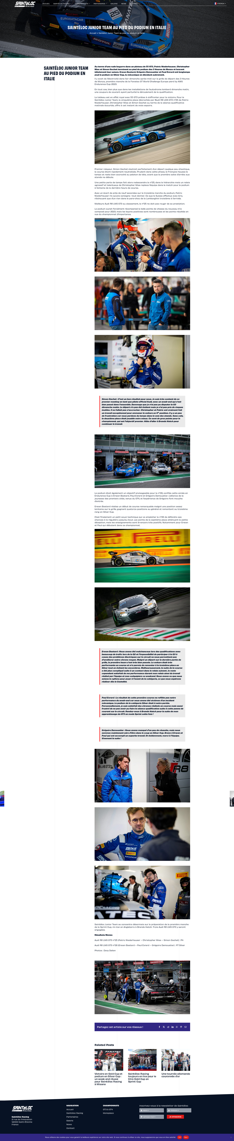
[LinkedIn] (172, 1027)
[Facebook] (159, 1027)
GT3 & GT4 (108, 1109)
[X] (164, 1027)
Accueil (93, 33)
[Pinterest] (181, 1027)
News (69, 1124)
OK (179, 1137)
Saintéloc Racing (74, 1113)
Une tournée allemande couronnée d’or (109, 1075)
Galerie (69, 1120)
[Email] (185, 1027)
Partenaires (72, 1117)
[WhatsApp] (177, 1027)
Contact (70, 1128)
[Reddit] (168, 1027)
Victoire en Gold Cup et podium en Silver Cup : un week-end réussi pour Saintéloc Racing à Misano (175, 1079)
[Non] (231, 1137)
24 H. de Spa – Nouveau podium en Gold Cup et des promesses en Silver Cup (140, 1079)
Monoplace (108, 1113)
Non (186, 1137)
